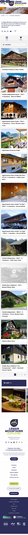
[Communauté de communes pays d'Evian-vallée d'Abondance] (6, 517)
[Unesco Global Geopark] (19, 524)
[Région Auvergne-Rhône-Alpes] (19, 517)
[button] (15, 31)
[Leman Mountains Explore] (17, 3)
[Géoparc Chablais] (13, 524)
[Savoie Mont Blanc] (6, 524)
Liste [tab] (7, 39)
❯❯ (25, 374)
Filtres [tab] (20, 39)
